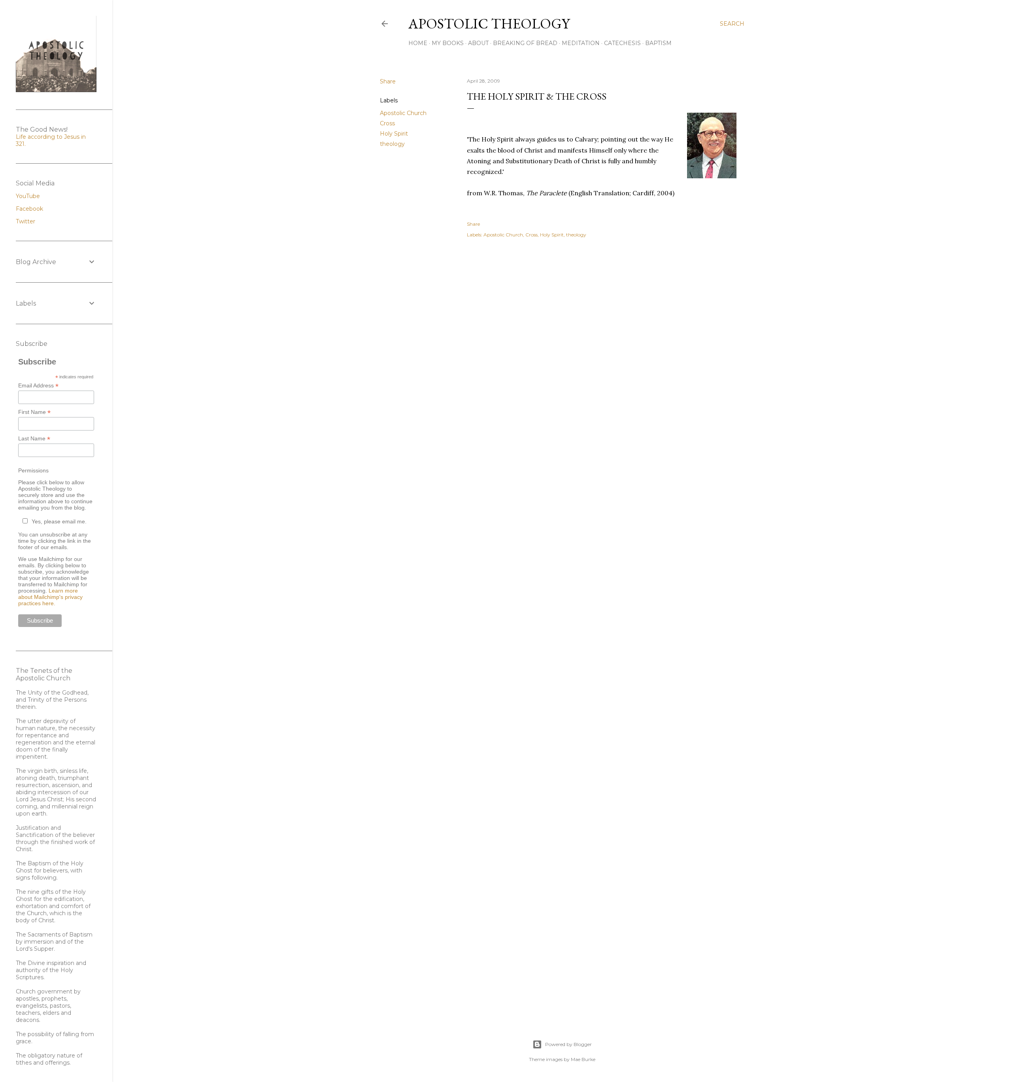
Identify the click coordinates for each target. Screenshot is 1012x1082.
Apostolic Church (403, 113)
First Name (34, 412)
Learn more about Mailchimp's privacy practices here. (50, 596)
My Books (448, 43)
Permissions (33, 470)
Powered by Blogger (568, 1044)
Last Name (34, 438)
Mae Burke (583, 1059)
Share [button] (388, 81)
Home (417, 43)
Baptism (658, 43)
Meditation (581, 43)
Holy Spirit (394, 133)
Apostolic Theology (489, 23)
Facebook (29, 208)
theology (392, 143)
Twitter (25, 221)
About (478, 43)
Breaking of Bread (525, 43)
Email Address (38, 385)
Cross (387, 123)
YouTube (28, 196)
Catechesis (622, 43)
